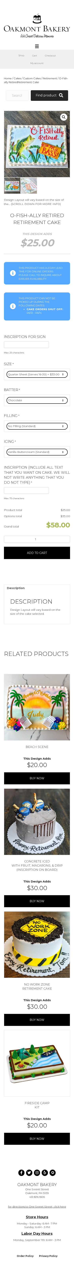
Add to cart (37, 553)
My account (37, 63)
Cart (34, 55)
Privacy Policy (48, 1255)
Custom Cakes (32, 78)
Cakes (17, 78)
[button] (63, 117)
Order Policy (25, 1255)
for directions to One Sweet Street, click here (37, 1206)
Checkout (50, 55)
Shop (21, 55)
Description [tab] (16, 588)
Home (8, 78)
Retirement (50, 78)
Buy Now (37, 778)
